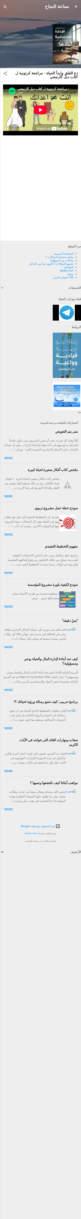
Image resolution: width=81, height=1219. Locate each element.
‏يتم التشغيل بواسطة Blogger (38, 826)
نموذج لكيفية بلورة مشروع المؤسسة (53, 584)
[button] (5, 74)
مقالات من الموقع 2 (61, 260)
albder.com (66, 270)
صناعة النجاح (57, 6)
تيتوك (70, 274)
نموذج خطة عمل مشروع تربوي (56, 508)
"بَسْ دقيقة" (70, 621)
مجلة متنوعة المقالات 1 (59, 257)
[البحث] (5, 7)
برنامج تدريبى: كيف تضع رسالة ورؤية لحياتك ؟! (46, 702)
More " (8, 458)
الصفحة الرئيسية (63, 253)
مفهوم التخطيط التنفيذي (61, 546)
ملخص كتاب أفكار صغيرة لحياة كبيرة (53, 470)
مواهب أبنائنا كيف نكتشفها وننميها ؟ (54, 783)
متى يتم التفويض (66, 431)
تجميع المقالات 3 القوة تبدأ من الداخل (51, 264)
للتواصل (68, 267)
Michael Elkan (31, 833)
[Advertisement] (52, 884)
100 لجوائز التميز (63, 277)
